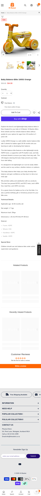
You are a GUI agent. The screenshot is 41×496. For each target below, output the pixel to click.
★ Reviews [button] (39, 250)
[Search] (25, 5)
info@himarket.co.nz (13, 436)
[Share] (38, 112)
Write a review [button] (20, 366)
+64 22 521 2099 (12, 434)
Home (3, 13)
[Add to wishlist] (34, 112)
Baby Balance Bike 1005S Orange (16, 79)
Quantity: (4, 89)
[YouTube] (19, 464)
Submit (33, 456)
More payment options (20, 122)
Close (39, 12)
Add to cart (15, 112)
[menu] (2, 5)
